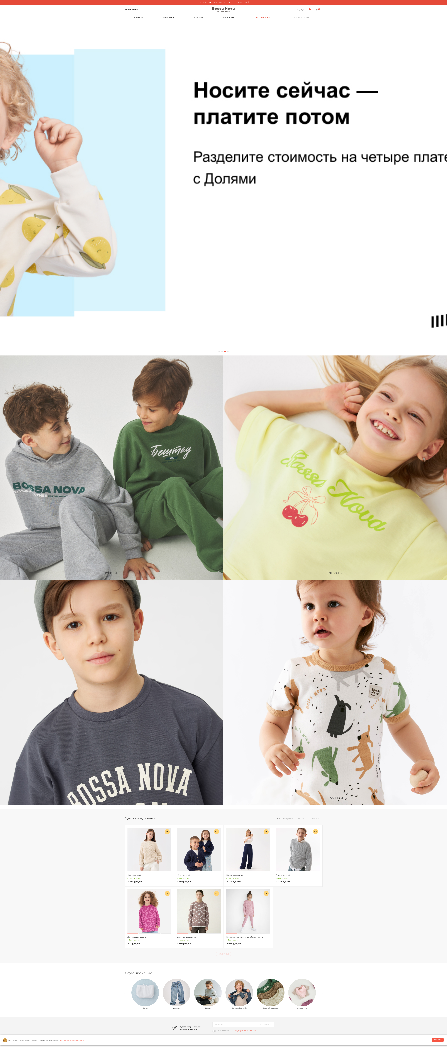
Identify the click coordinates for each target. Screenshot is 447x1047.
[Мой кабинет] (302, 9)
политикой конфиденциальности (72, 1040)
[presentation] (124, 994)
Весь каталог (317, 819)
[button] (219, 351)
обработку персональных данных (243, 1031)
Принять (438, 1040)
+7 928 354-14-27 (133, 9)
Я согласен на (237, 1031)
